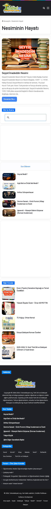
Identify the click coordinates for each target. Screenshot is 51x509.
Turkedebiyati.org (15, 493)
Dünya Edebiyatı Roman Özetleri (29, 332)
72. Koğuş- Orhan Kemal (26, 318)
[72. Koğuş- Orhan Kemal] (8, 323)
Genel (5, 452)
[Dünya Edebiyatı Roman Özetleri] (8, 337)
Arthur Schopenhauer (25, 192)
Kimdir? (12, 452)
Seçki (14, 501)
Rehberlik (43, 452)
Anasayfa (6, 21)
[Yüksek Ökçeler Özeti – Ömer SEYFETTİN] (8, 308)
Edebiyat (20, 501)
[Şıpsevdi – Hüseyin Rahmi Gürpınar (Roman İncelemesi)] (9, 213)
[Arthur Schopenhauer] (9, 195)
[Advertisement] (25, 143)
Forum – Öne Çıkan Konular (13, 463)
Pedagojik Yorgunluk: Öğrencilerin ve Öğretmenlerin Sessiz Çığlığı (26, 476)
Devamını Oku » (9, 99)
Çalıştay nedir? (8, 472)
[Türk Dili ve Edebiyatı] (12, 8)
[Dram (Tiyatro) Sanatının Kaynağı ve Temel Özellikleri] (8, 293)
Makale (27, 452)
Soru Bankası (7, 456)
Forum (45, 501)
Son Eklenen (25, 166)
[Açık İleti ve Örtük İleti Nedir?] (9, 185)
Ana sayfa (6, 501)
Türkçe (27, 501)
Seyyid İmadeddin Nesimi (15, 73)
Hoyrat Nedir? (22, 174)
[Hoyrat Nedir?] (9, 176)
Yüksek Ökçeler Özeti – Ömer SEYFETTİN (32, 303)
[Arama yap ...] (44, 9)
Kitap (19, 452)
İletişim (25, 505)
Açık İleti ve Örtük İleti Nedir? (27, 183)
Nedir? (35, 452)
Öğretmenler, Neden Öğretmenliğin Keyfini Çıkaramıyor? (22, 469)
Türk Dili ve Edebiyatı (21, 456)
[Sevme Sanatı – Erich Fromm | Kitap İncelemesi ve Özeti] (9, 204)
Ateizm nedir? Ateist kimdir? (13, 483)
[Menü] (48, 9)
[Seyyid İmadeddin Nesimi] (25, 54)
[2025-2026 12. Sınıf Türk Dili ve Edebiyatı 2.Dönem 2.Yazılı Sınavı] (8, 352)
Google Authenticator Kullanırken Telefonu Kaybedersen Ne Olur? (26, 480)
